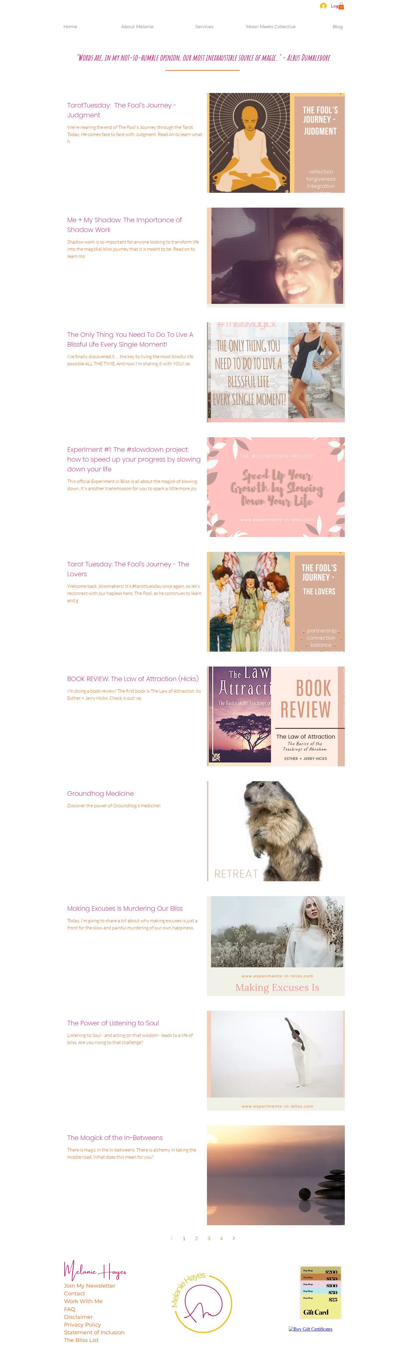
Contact (74, 1293)
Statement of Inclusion (94, 1332)
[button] (341, 6)
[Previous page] (171, 1238)
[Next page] (233, 1238)
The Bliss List (81, 1340)
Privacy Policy (82, 1324)
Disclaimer (78, 1317)
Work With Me (83, 1301)
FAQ (69, 1309)
